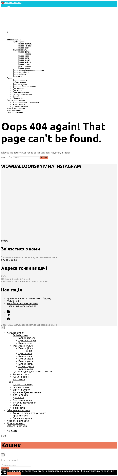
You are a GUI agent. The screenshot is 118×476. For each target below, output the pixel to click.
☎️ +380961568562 (11, 2)
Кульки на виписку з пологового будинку (29, 298)
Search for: (6, 157)
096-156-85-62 (9, 259)
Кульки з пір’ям (19, 74)
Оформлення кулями (16, 100)
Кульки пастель (25, 44)
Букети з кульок (20, 84)
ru (5, 435)
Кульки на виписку (20, 80)
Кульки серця (24, 60)
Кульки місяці (24, 64)
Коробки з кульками (16, 108)
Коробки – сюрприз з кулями (22, 303)
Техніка (27, 54)
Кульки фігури (24, 52)
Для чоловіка (18, 88)
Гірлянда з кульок (20, 106)
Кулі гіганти (17, 76)
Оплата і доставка (15, 112)
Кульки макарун (25, 46)
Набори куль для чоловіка (21, 306)
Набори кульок (19, 82)
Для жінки (17, 90)
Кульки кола (23, 58)
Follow (4, 240)
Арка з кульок (19, 104)
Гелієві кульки (18, 42)
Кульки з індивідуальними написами (28, 70)
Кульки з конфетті (21, 72)
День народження (21, 92)
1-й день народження (22, 94)
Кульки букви (24, 68)
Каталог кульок (14, 40)
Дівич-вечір (18, 98)
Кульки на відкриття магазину (26, 102)
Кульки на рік (14, 300)
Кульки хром (23, 48)
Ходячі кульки (24, 66)
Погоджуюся (14, 473)
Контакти (12, 431)
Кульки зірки (23, 56)
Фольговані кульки (21, 50)
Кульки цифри (24, 62)
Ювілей (16, 96)
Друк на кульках (14, 110)
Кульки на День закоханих (24, 86)
